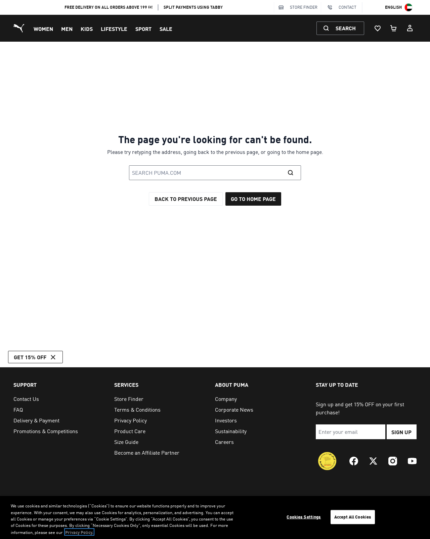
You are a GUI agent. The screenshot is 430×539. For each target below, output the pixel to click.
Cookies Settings (304, 517)
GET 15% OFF (30, 357)
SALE (166, 29)
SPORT (143, 29)
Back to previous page (186, 199)
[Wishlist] (377, 28)
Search (346, 28)
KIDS (87, 29)
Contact (347, 7)
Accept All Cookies (352, 517)
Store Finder (303, 7)
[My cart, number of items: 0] (393, 28)
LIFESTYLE (114, 29)
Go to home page (253, 199)
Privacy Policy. (79, 532)
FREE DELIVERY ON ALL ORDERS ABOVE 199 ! (108, 7)
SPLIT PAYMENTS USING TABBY (193, 7)
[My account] (410, 28)
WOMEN (43, 29)
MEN (67, 29)
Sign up (401, 432)
